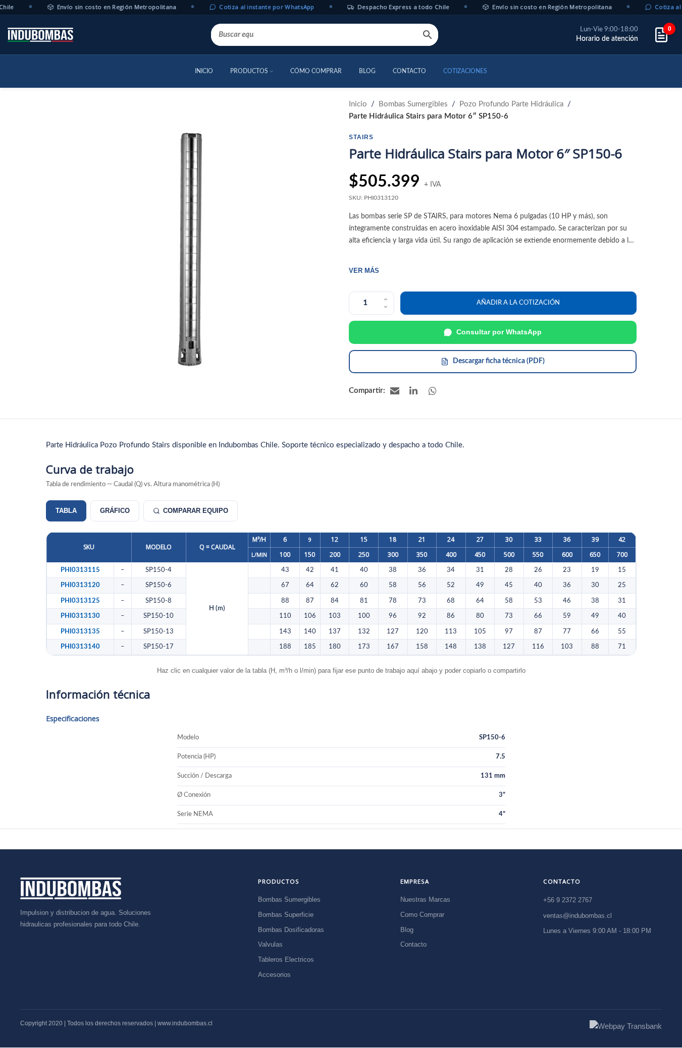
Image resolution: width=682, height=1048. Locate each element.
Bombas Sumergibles (413, 104)
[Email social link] (394, 390)
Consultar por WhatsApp (499, 332)
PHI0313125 (80, 601)
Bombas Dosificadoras (291, 930)
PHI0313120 (80, 585)
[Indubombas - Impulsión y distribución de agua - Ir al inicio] (70, 888)
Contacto (413, 945)
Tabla (66, 510)
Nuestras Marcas (425, 900)
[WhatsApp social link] (433, 390)
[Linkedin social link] (414, 390)
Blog (406, 930)
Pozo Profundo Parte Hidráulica (511, 104)
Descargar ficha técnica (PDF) (499, 361)
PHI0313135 (80, 631)
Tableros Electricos (286, 960)
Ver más (364, 270)
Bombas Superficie (285, 914)
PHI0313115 (80, 570)
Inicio (358, 104)
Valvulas (270, 945)
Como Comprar (422, 914)
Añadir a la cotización (518, 303)
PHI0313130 (80, 616)
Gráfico (115, 510)
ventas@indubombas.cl (577, 915)
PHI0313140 (80, 647)
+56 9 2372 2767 (567, 900)
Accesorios (274, 975)
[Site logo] (40, 35)
